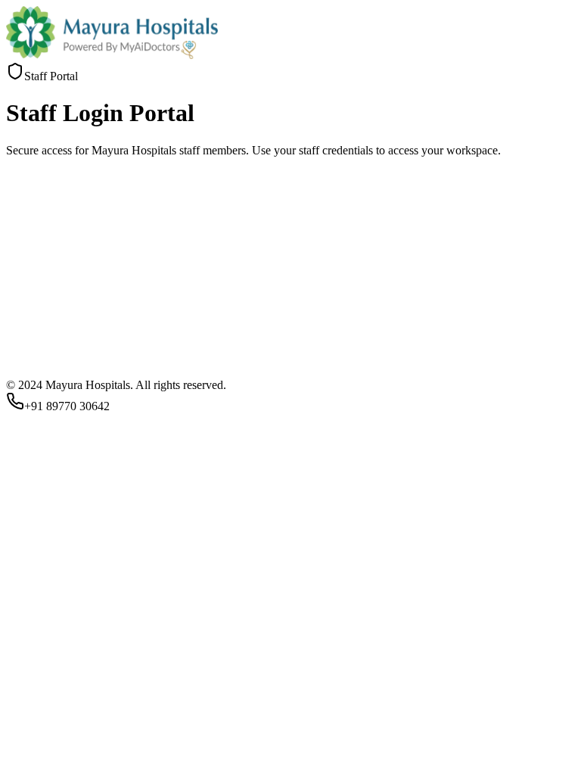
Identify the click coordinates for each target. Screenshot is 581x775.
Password (33, 611)
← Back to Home (159, 688)
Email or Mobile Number (70, 574)
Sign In (29, 674)
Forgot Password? (49, 649)
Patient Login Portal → (61, 688)
